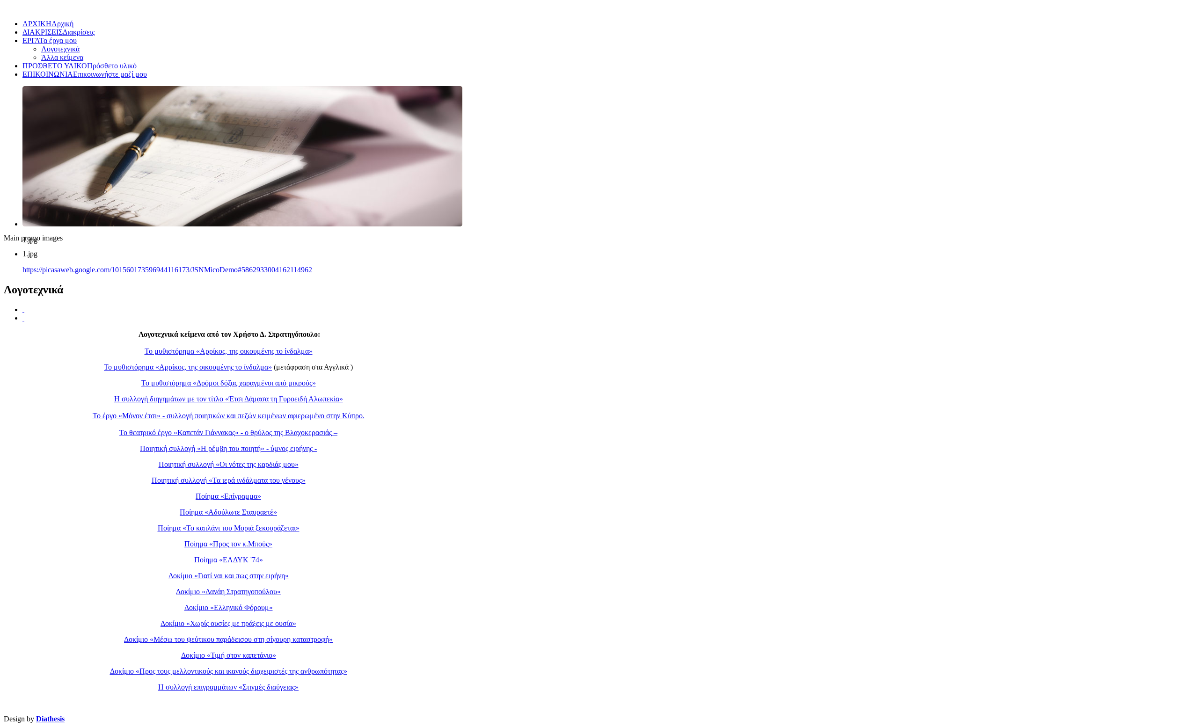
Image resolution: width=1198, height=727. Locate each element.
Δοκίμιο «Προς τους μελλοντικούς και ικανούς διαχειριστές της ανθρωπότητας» (228, 671)
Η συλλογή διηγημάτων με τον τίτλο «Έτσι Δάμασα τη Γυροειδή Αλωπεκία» (228, 399)
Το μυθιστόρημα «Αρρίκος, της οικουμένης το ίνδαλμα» (229, 351)
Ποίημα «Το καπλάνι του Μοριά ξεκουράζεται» (229, 528)
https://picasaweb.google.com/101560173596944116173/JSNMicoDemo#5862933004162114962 (167, 270)
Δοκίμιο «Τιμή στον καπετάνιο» (228, 655)
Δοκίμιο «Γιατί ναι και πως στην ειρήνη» (228, 576)
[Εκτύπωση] (23, 309)
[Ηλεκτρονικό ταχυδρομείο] (23, 318)
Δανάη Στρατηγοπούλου (241, 592)
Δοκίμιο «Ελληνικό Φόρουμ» (228, 607)
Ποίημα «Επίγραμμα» (228, 496)
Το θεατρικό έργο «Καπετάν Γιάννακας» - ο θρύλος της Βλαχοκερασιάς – (228, 432)
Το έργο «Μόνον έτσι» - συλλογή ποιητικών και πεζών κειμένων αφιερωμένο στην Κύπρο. (229, 416)
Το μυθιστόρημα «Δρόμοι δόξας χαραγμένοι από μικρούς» (228, 383)
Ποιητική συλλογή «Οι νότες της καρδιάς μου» (229, 464)
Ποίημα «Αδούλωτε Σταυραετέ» (228, 512)
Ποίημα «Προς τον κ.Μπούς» (228, 544)
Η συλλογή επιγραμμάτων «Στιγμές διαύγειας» (228, 687)
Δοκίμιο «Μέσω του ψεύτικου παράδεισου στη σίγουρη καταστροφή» (228, 639)
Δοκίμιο (189, 592)
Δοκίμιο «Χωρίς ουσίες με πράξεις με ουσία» (228, 623)
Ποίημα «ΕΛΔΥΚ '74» (228, 560)
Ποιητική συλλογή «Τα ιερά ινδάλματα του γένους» (229, 480)
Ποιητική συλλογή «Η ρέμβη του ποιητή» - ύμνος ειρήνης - (228, 448)
